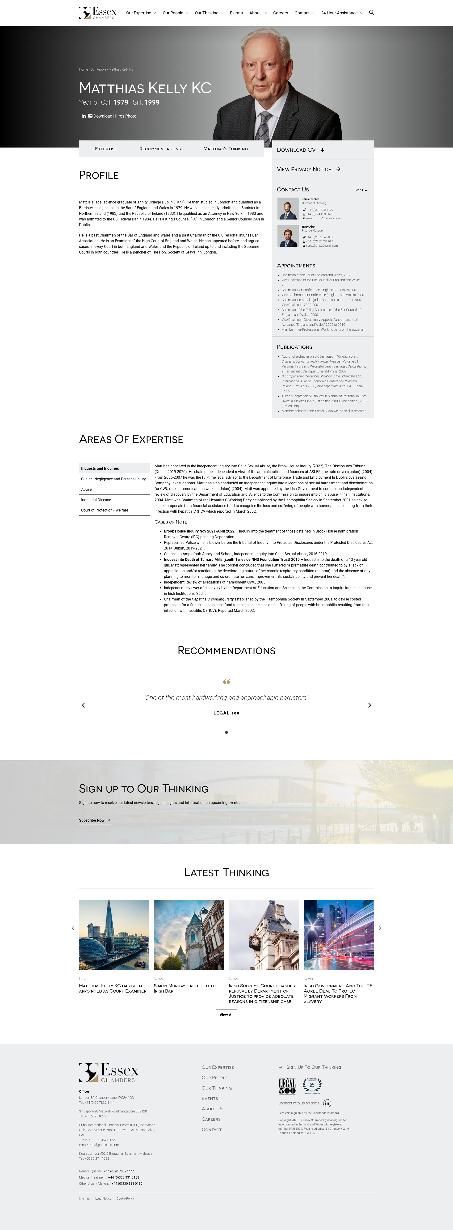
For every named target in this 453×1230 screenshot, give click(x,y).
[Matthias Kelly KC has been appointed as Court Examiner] (114, 902)
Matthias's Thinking (226, 148)
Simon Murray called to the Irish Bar (186, 988)
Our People (98, 69)
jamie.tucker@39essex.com (323, 218)
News (83, 979)
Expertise (106, 148)
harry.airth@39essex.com (322, 245)
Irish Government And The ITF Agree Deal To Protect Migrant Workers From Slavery (338, 993)
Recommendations (160, 148)
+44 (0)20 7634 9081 (319, 237)
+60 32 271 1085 (96, 1158)
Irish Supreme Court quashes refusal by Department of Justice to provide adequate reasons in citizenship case (262, 993)
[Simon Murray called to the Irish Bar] (189, 902)
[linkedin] (327, 1103)
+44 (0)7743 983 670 (319, 214)
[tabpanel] (264, 540)
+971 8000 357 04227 (100, 1140)
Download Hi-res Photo (114, 116)
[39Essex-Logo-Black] (109, 1065)
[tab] (114, 468)
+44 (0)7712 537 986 (319, 241)
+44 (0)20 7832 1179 (319, 209)
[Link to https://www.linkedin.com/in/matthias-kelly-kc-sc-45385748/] (83, 116)
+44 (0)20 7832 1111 (99, 1102)
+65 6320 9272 (95, 1116)
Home (83, 69)
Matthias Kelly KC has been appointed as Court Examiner (113, 988)
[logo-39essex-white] (98, 9)
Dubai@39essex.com (103, 1145)
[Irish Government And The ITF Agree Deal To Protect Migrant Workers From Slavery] (339, 902)
